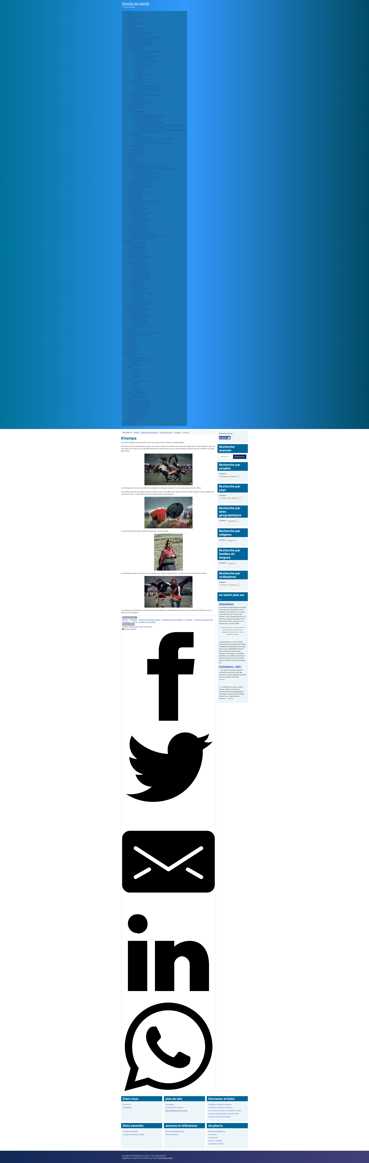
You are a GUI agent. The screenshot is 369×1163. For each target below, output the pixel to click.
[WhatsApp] (168, 1047)
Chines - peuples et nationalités (144, 622)
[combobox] (226, 457)
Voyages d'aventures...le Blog (133, 1134)
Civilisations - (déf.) (230, 666)
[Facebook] (168, 676)
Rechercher (240, 457)
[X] (168, 769)
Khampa (125, 620)
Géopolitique (226, 604)
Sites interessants (171, 1134)
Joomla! (125, 1158)
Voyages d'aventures (130, 1131)
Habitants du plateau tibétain (149, 620)
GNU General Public (165, 1158)
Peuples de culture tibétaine (173, 620)
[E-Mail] (168, 861)
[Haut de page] (365, 1159)
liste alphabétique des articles (176, 1111)
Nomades (188, 620)
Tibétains (133, 620)
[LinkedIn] (168, 954)
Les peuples (169, 1104)
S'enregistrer (127, 1107)
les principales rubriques (174, 1107)
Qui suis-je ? (127, 1104)
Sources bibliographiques (174, 1131)
